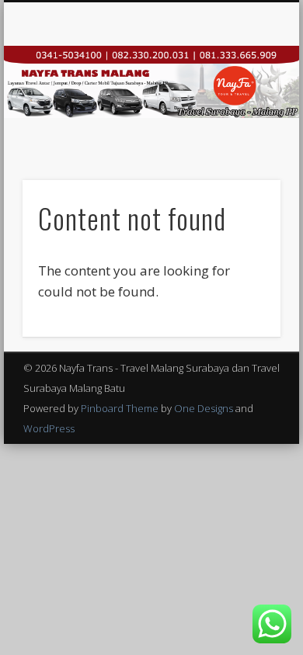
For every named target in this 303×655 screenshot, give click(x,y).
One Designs (203, 408)
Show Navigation (242, 138)
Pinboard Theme (119, 408)
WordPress (49, 428)
